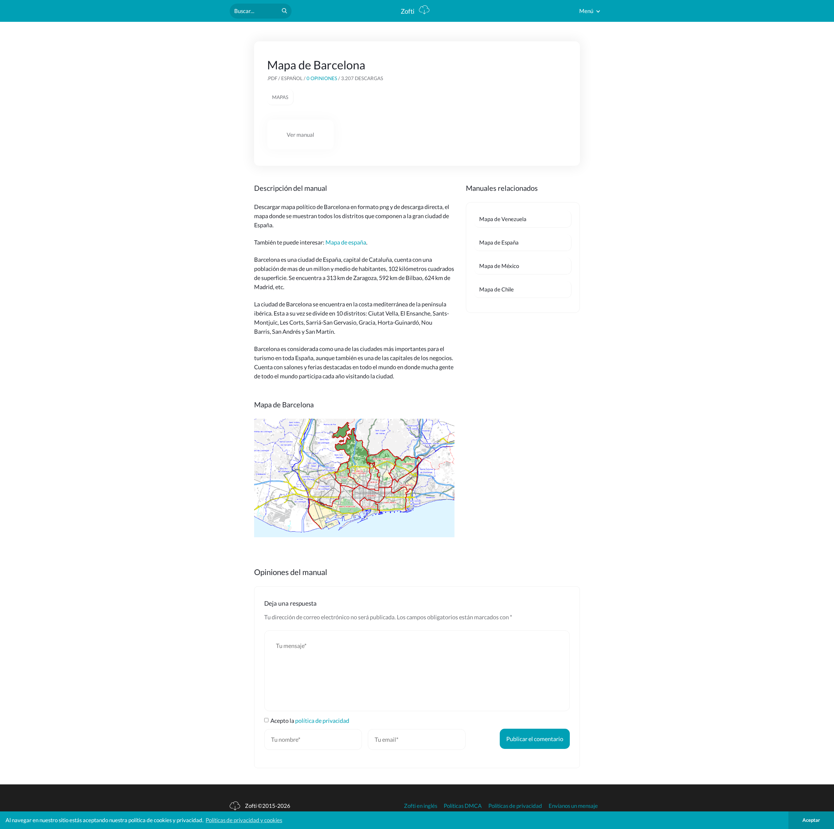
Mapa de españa (345, 242)
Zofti (408, 11)
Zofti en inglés (420, 805)
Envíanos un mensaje (573, 805)
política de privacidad (322, 720)
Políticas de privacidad (515, 805)
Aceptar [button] (811, 820)
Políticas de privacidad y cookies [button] (244, 820)
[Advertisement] (518, 98)
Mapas (280, 97)
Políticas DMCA (463, 805)
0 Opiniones (322, 78)
